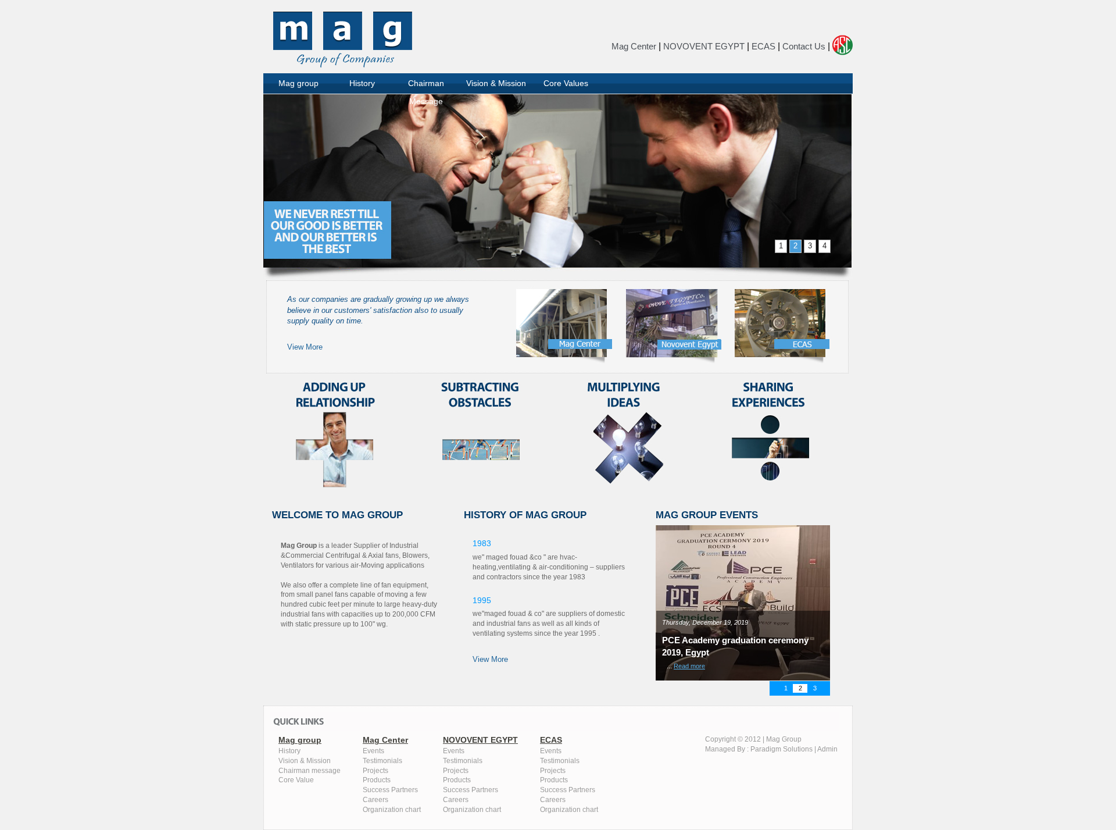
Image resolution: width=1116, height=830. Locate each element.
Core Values (565, 83)
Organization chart (392, 810)
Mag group (298, 83)
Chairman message (309, 771)
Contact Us (803, 46)
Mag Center (633, 46)
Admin (827, 749)
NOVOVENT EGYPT (704, 46)
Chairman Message (426, 87)
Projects (375, 771)
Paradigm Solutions (781, 749)
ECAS (763, 46)
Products (377, 780)
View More (305, 347)
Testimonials (382, 761)
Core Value (296, 780)
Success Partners (390, 790)
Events (373, 751)
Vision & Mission (496, 83)
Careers (375, 800)
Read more (655, 665)
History (362, 83)
